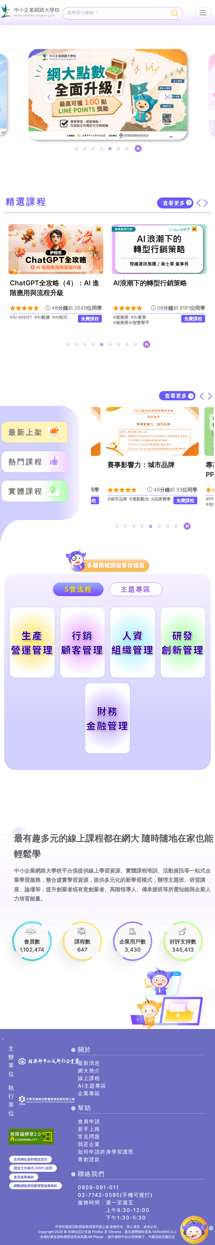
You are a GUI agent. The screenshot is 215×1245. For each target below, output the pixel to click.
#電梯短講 (152, 317)
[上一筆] (50, 97)
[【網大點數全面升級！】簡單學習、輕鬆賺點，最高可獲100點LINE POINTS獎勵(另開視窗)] (108, 94)
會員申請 (89, 1121)
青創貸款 (89, 1159)
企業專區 (89, 1093)
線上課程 (89, 1078)
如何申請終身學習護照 (106, 1152)
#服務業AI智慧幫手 (31, 322)
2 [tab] (86, 150)
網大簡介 (89, 1071)
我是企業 (89, 1144)
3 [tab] (94, 150)
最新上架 (25, 432)
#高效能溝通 (129, 317)
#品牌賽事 (161, 499)
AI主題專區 (92, 1086)
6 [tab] (119, 150)
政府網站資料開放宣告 (30, 1159)
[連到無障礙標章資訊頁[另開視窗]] (31, 1136)
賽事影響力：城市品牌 (141, 465)
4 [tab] (103, 150)
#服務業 (21, 317)
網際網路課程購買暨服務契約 (35, 1186)
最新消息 (89, 1063)
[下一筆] (165, 97)
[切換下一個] (206, 203)
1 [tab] (77, 150)
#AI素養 (38, 317)
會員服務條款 (24, 1177)
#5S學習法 (127, 322)
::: (3, 27)
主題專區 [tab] (136, 589)
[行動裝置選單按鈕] (203, 12)
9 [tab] (136, 345)
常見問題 (89, 1137)
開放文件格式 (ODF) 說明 (33, 1168)
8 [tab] (128, 345)
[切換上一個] (198, 203)
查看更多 (174, 203)
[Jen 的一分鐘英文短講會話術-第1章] (162, 249)
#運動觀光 (139, 499)
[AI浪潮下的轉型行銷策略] (59, 249)
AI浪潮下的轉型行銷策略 (50, 283)
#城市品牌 (117, 499)
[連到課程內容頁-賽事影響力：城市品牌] (152, 431)
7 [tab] (128, 150)
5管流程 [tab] (78, 589)
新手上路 (89, 1129)
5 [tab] (111, 150)
